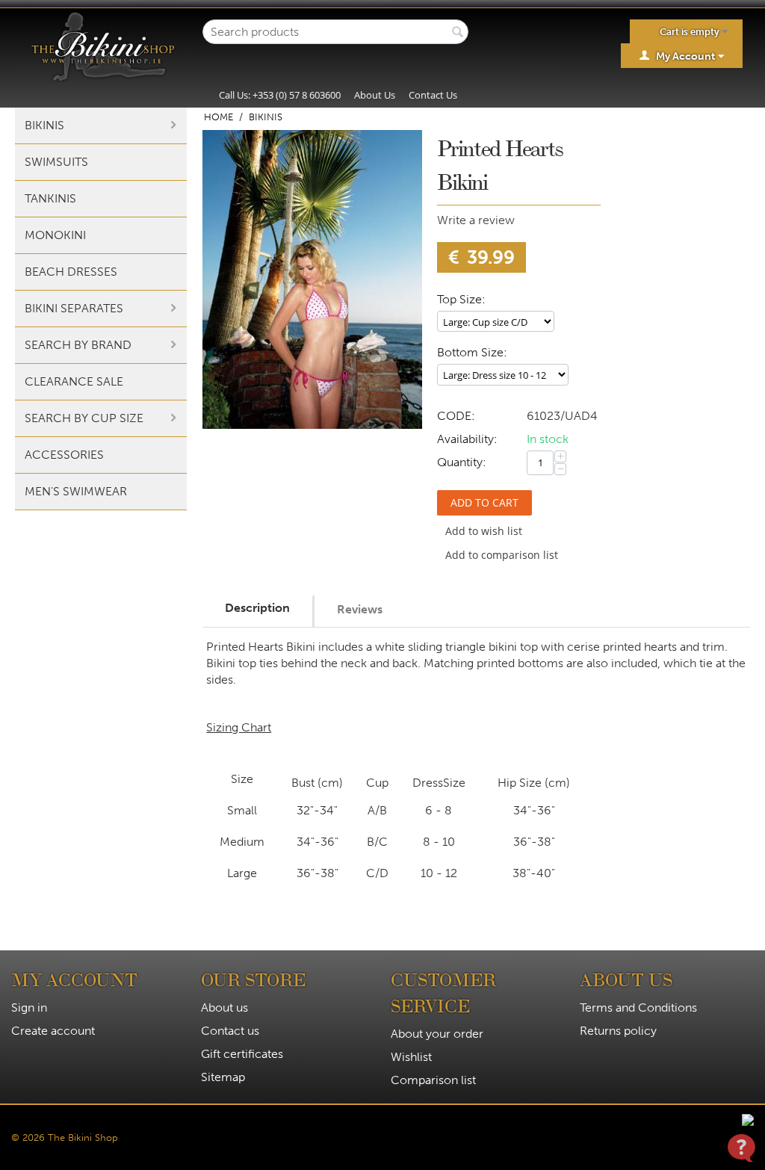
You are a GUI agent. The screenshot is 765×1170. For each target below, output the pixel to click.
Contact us (230, 1031)
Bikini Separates (74, 308)
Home (218, 117)
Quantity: (461, 462)
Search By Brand (78, 345)
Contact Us (433, 95)
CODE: (456, 416)
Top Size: (461, 299)
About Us (374, 95)
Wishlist (411, 1057)
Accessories (64, 455)
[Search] (457, 33)
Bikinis (44, 125)
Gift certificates (242, 1054)
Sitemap (223, 1077)
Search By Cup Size (84, 418)
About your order (437, 1034)
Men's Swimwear (76, 491)
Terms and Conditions (638, 1007)
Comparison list (433, 1080)
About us (224, 1007)
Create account (53, 1031)
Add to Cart (484, 502)
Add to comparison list (501, 555)
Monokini (55, 235)
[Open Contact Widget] (741, 1148)
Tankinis (50, 198)
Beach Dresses (71, 271)
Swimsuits (56, 162)
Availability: (467, 439)
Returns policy (618, 1031)
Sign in (29, 1007)
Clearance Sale (74, 381)
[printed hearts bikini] (312, 279)
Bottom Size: (472, 352)
